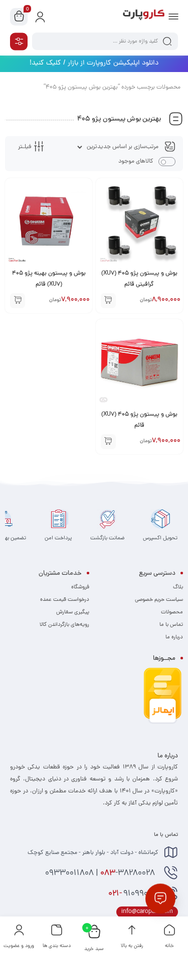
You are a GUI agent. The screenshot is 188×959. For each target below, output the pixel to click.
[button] (108, 300)
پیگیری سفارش (72, 612)
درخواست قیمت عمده (64, 600)
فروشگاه (80, 587)
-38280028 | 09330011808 (101, 873)
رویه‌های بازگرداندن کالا (64, 625)
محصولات (172, 612)
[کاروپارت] (143, 16)
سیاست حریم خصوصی (159, 600)
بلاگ (178, 587)
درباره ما (174, 637)
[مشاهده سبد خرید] (19, 17)
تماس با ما (171, 625)
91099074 (133, 893)
